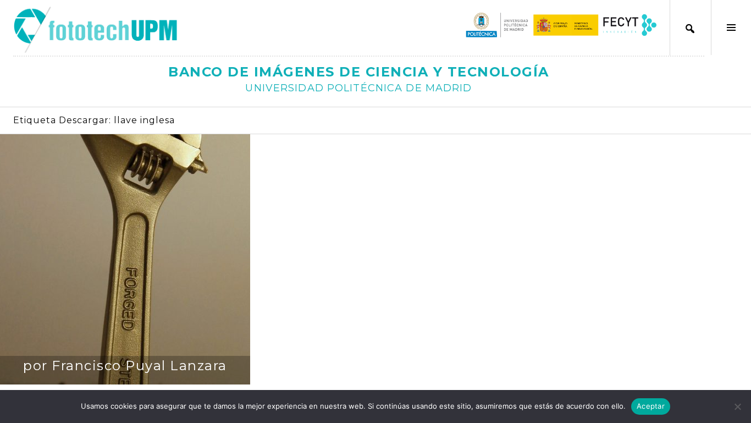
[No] (737, 406)
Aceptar (651, 406)
